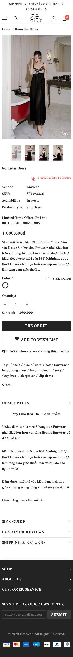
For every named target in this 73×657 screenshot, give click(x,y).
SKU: (6, 194)
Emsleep (33, 187)
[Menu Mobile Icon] (4, 18)
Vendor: (8, 187)
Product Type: (12, 207)
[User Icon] (54, 18)
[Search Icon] (16, 18)
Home (6, 29)
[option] (36, 87)
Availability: (11, 200)
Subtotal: (8, 312)
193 (12, 351)
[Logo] (36, 18)
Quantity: (9, 296)
